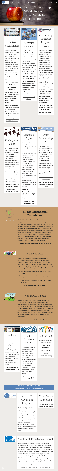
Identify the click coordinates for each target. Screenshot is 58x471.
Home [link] (50, 2)
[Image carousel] (10, 215)
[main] (33, 13)
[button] (56, 2)
